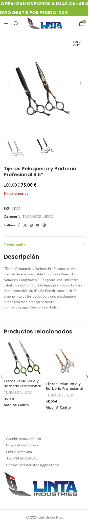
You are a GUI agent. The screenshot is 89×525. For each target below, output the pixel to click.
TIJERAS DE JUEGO (38, 216)
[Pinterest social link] (44, 225)
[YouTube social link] (37, 225)
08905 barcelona (19, 452)
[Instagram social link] (31, 225)
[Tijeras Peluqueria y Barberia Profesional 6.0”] (23, 359)
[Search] (16, 23)
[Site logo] (44, 23)
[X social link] (25, 225)
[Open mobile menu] (6, 23)
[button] (9, 83)
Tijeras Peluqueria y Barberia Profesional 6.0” (22, 386)
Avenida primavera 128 (23, 439)
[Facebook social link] (19, 225)
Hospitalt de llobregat (23, 445)
